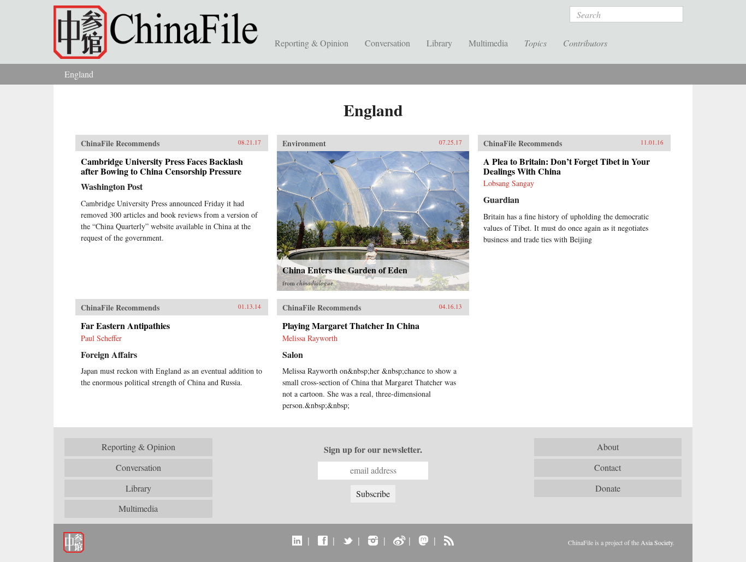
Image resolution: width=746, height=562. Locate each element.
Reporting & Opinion (311, 43)
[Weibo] (398, 540)
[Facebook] (322, 540)
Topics (535, 43)
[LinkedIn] (297, 540)
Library (439, 43)
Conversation (387, 43)
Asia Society (657, 542)
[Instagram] (373, 540)
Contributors (585, 43)
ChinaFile (160, 32)
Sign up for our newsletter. (373, 450)
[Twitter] (347, 540)
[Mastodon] (423, 540)
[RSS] (448, 540)
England (78, 74)
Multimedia (488, 43)
